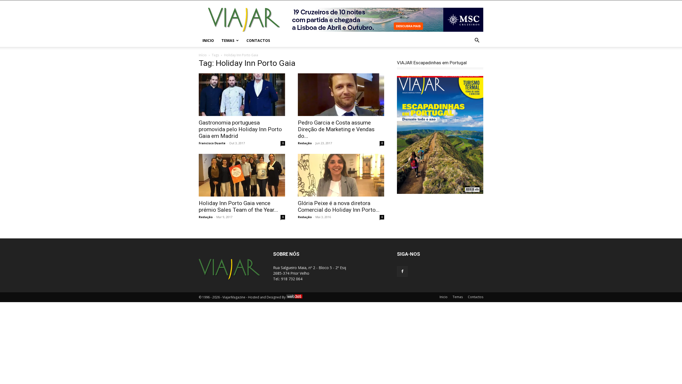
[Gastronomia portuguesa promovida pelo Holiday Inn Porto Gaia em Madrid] (242, 94)
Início (203, 55)
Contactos (258, 40)
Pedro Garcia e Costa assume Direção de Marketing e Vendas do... (336, 129)
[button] (476, 40)
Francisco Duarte (212, 143)
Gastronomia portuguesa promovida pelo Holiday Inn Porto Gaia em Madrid (240, 129)
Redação (305, 143)
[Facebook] (402, 271)
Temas (227, 40)
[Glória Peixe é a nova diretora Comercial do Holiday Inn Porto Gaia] (341, 175)
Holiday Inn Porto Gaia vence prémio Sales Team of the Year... (238, 206)
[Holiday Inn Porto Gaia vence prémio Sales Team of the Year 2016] (242, 175)
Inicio (208, 40)
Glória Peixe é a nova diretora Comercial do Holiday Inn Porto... (339, 206)
